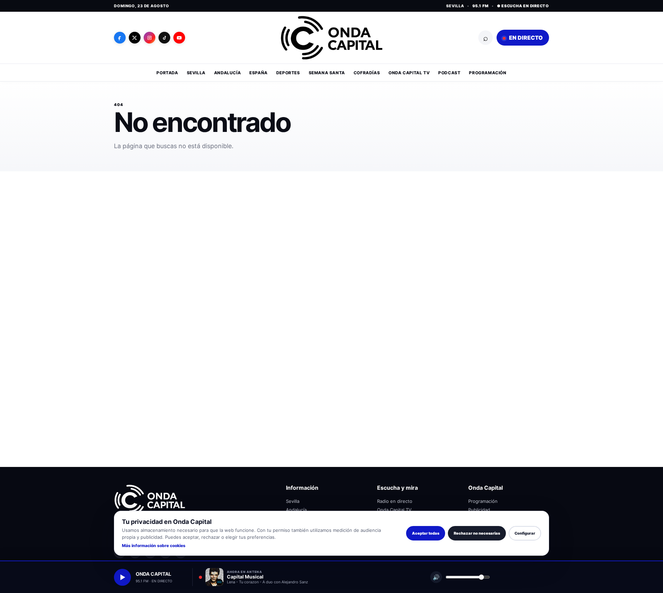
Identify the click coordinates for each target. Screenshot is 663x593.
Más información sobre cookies (153, 545)
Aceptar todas (425, 533)
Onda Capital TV (409, 72)
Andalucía (227, 72)
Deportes (288, 72)
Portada (167, 72)
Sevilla (196, 72)
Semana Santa (327, 72)
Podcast (449, 72)
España (258, 72)
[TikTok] (164, 38)
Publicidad (479, 510)
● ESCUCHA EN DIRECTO (523, 5)
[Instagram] (149, 38)
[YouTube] (179, 38)
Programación (487, 72)
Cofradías (367, 72)
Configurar (525, 533)
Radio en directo (394, 501)
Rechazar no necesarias (477, 533)
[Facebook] (120, 38)
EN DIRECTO (525, 37)
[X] (135, 38)
